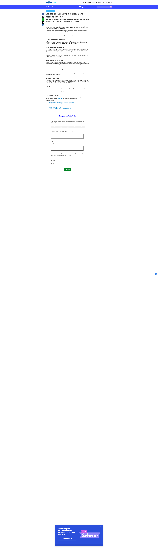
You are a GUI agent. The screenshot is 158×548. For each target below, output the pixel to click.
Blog (81, 7)
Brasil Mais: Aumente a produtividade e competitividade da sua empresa (64, 103)
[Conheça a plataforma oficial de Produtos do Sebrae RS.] (51, 2)
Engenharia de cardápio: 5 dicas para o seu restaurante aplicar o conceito (65, 104)
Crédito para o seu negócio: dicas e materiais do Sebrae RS (62, 102)
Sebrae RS (60, 97)
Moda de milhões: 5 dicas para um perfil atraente (59, 106)
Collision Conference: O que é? (56, 107)
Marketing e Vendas (50, 10)
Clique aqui (60, 98)
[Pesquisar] (111, 7)
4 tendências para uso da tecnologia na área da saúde (60, 108)
